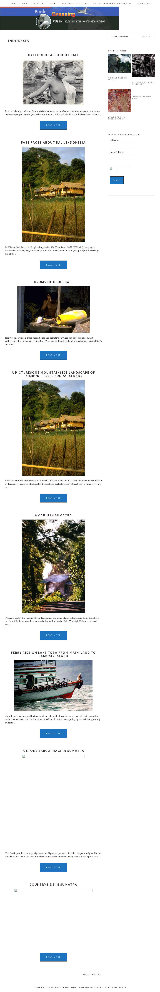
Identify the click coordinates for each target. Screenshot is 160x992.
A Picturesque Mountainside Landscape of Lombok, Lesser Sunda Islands (53, 374)
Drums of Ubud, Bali (53, 282)
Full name (115, 140)
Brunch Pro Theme (65, 987)
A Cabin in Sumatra (53, 515)
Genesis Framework (92, 987)
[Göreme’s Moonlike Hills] (143, 90)
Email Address (117, 152)
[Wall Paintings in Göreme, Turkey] (119, 101)
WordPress (111, 987)
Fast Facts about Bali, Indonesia (53, 142)
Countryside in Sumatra (53, 884)
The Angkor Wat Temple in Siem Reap (143, 83)
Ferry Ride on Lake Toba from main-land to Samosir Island (53, 654)
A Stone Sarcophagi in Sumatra (53, 750)
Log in (122, 987)
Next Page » (92, 974)
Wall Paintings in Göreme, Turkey (116, 118)
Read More (53, 125)
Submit (116, 180)
